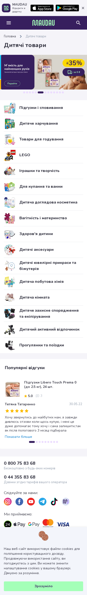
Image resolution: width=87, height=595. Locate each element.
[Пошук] (78, 23)
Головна (10, 36)
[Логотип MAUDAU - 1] (43, 23)
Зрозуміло (44, 586)
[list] (8, 501)
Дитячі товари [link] (36, 36)
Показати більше (18, 437)
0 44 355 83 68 (19, 477)
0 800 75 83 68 (19, 463)
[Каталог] (9, 23)
